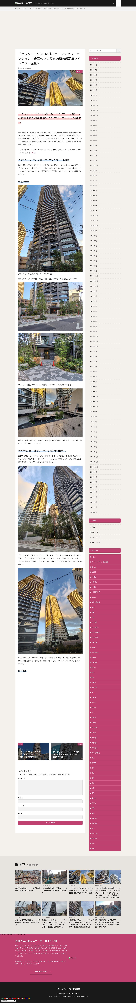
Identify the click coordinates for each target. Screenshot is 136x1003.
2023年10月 (94, 226)
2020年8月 (93, 417)
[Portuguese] (24, 998)
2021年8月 (93, 356)
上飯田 (94, 572)
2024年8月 (93, 175)
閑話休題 (94, 838)
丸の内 (94, 597)
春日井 (94, 702)
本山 (93, 712)
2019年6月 (93, 487)
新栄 (93, 692)
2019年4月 (93, 497)
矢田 (93, 788)
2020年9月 (93, 411)
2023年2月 (93, 266)
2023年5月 (93, 251)
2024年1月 (93, 210)
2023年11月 (94, 220)
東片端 (94, 732)
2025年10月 (94, 115)
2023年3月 (93, 261)
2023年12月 (94, 215)
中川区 (94, 577)
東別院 (94, 722)
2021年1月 (93, 391)
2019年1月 (93, 512)
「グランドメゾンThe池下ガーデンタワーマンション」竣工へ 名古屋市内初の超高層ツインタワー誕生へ (56, 8)
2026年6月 (93, 75)
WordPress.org (95, 542)
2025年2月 (93, 155)
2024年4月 (93, 195)
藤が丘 (94, 798)
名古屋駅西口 (96, 632)
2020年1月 (93, 452)
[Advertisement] (68, 29)
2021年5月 (93, 371)
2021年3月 (93, 381)
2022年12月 (94, 276)
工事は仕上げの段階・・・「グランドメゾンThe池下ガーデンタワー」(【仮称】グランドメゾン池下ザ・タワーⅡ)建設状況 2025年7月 (54, 923)
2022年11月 (94, 281)
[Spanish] (29, 998)
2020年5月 (93, 432)
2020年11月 (94, 401)
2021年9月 (93, 351)
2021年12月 (94, 336)
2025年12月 (94, 105)
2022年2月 (93, 326)
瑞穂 (93, 783)
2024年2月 (93, 205)
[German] (14, 998)
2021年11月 (94, 341)
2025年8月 (93, 125)
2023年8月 (93, 236)
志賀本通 (94, 687)
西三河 (94, 803)
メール (21, 805)
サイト (20, 813)
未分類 (94, 707)
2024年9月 (93, 170)
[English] (10, 998)
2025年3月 (93, 150)
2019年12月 (94, 457)
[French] (12, 998)
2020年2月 (93, 447)
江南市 (94, 763)
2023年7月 (93, 241)
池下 (24, 8)
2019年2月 (93, 507)
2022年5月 (93, 311)
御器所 (94, 682)
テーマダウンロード (41, 971)
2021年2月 (93, 386)
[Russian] (26, 998)
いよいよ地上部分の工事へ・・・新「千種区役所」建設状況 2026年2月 (54, 890)
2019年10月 (94, 467)
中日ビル (94, 582)
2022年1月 (93, 331)
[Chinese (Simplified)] (5, 998)
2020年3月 (93, 442)
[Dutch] (7, 998)
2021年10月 (94, 346)
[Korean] (22, 998)
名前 (20, 797)
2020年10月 (94, 406)
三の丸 (94, 567)
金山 (93, 828)
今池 (93, 607)
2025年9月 (93, 120)
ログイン (93, 527)
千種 (93, 617)
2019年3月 (93, 502)
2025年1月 (93, 160)
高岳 (93, 843)
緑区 (93, 793)
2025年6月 (93, 135)
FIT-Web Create (66, 996)
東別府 (94, 717)
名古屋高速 (95, 637)
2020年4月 (93, 437)
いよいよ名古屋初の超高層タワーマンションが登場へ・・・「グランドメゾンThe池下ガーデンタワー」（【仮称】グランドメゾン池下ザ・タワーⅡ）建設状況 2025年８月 (108, 892)
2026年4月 (93, 85)
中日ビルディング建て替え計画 (44, 3)
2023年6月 (93, 246)
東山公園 (94, 727)
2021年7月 (93, 361)
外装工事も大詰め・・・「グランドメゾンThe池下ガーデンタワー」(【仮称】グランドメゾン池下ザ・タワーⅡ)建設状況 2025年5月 (81, 923)
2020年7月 (93, 422)
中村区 (94, 587)
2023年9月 (93, 231)
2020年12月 (94, 396)
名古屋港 (94, 622)
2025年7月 (93, 130)
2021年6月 (93, 366)
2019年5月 (93, 492)
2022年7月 (93, 301)
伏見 (93, 612)
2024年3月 (93, 200)
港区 (93, 773)
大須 (93, 672)
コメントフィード (95, 537)
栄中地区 (94, 738)
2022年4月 (93, 316)
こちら (32, 153)
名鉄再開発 (95, 652)
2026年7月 (93, 70)
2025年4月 (93, 145)
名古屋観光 (95, 627)
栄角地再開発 (96, 753)
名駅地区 (94, 662)
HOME (19, 8)
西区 (93, 808)
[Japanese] (19, 998)
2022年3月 (93, 321)
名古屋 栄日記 (74, 993)
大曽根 (94, 667)
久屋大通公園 (96, 602)
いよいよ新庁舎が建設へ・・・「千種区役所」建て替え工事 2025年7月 (27, 922)
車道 (93, 813)
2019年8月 (93, 477)
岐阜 (93, 677)
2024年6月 (93, 185)
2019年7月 (93, 482)
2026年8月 (93, 65)
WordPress (84, 996)
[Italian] (17, 998)
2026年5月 (93, 80)
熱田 (93, 778)
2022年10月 (94, 286)
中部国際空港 (96, 592)
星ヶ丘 (94, 697)
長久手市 (94, 833)
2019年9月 (93, 472)
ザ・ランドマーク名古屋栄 (100, 562)
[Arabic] (2, 998)
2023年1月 (93, 271)
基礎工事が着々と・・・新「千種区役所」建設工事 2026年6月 (27, 889)
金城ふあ (94, 818)
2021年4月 (93, 376)
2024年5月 (93, 190)
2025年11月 (94, 110)
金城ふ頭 (94, 823)
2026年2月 (93, 95)
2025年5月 (93, 140)
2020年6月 (93, 427)
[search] (119, 51)
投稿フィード (94, 532)
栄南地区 (94, 748)
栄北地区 (94, 743)
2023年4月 (93, 256)
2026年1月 (93, 100)
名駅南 (94, 657)
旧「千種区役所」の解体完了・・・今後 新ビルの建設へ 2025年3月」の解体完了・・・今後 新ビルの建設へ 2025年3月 (108, 923)
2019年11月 (94, 462)
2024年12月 (94, 165)
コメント (21, 778)
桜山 (93, 758)
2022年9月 (93, 291)
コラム (94, 557)
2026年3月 (93, 90)
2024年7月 (93, 180)
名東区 (94, 647)
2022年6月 (93, 306)
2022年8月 (93, 296)
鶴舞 (93, 848)
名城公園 (94, 642)
